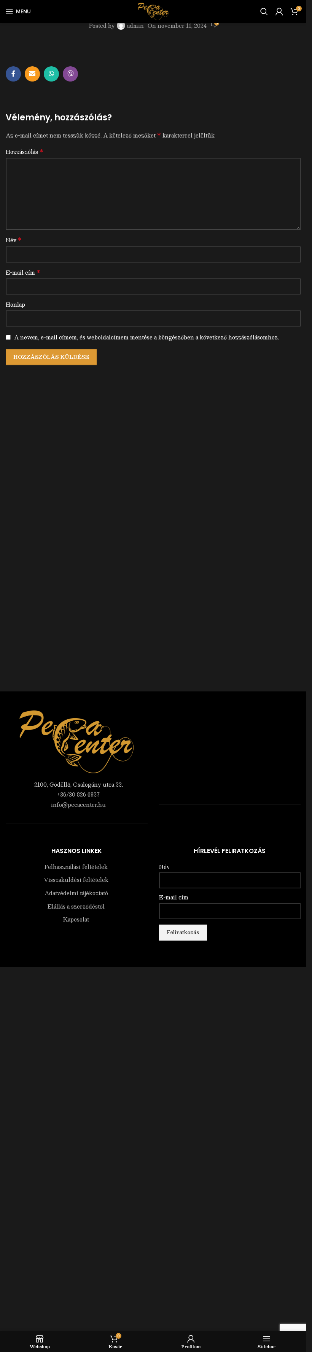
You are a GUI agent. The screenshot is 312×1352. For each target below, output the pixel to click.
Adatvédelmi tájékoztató (76, 893)
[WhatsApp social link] (51, 74)
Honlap (15, 304)
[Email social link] (32, 74)
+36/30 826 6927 (78, 794)
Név (14, 240)
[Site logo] (153, 10)
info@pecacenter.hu (78, 804)
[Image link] (76, 741)
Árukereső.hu (229, 820)
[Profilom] (279, 11)
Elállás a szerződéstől (76, 906)
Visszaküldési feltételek (76, 880)
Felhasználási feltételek (76, 867)
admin (135, 25)
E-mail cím (23, 272)
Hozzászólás (24, 151)
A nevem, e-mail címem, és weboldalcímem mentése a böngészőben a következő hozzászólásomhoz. (146, 337)
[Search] (264, 11)
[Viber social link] (70, 74)
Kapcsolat (76, 919)
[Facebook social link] (13, 74)
